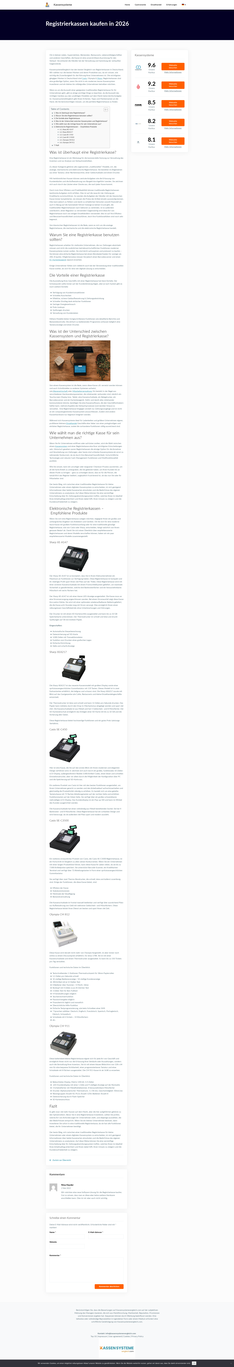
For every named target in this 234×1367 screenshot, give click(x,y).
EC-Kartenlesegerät (57, 260)
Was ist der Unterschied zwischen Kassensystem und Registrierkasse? (81, 121)
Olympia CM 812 (69, 140)
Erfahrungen (171, 5)
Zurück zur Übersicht (62, 1160)
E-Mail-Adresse (95, 1232)
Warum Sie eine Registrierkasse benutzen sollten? (74, 116)
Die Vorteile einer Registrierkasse (68, 118)
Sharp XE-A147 (68, 129)
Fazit (57, 145)
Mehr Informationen (173, 72)
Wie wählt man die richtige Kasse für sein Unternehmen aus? (78, 124)
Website (53, 1242)
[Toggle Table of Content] (104, 110)
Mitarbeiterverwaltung (82, 391)
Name (52, 1232)
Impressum (102, 1336)
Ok (194, 1363)
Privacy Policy (137, 1336)
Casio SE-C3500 (68, 137)
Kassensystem (61, 446)
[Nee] (231, 1363)
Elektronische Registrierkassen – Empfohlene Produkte (76, 127)
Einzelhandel (156, 5)
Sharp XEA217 (68, 132)
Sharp (99, 78)
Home (127, 5)
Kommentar (55, 1255)
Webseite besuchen (173, 66)
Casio (84, 78)
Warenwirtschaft (60, 391)
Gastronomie (140, 5)
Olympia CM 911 (69, 142)
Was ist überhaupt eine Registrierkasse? (70, 113)
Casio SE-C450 (68, 135)
